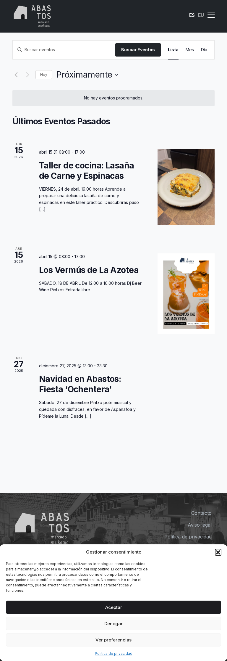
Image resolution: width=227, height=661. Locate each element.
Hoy (43, 74)
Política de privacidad (113, 653)
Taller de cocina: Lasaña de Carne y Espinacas (86, 170)
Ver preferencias (113, 640)
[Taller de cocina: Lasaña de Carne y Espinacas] (186, 187)
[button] (218, 552)
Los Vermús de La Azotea (89, 270)
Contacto (201, 513)
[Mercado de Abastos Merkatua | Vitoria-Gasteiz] (32, 15)
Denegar (113, 623)
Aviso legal (200, 525)
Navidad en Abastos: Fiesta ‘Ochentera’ (80, 384)
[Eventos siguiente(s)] (27, 74)
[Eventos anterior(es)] (16, 74)
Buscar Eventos (138, 49)
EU (201, 15)
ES (192, 15)
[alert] (113, 98)
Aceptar (113, 607)
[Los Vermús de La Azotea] (186, 293)
